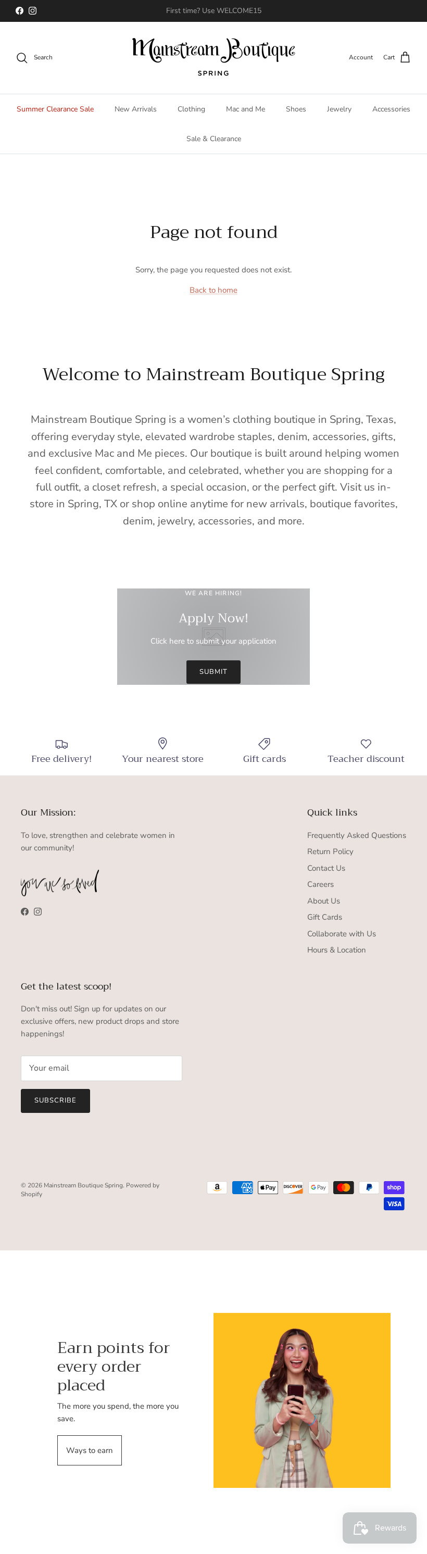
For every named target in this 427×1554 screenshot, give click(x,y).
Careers (320, 884)
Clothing (191, 109)
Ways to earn (89, 1450)
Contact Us (326, 868)
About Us (323, 901)
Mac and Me (245, 109)
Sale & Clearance (213, 139)
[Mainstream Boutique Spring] (214, 57)
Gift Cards (324, 917)
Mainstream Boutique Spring (83, 1185)
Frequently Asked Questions (356, 835)
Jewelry (339, 109)
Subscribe (55, 1100)
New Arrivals (136, 109)
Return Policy (330, 851)
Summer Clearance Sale (55, 109)
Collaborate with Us (341, 934)
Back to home (213, 290)
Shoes (296, 109)
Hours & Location (336, 950)
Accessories (391, 109)
